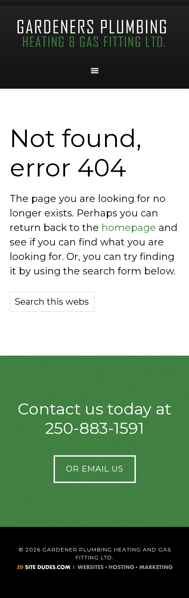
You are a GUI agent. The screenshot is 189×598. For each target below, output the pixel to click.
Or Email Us (95, 469)
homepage (129, 228)
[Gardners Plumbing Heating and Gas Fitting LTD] (94, 33)
